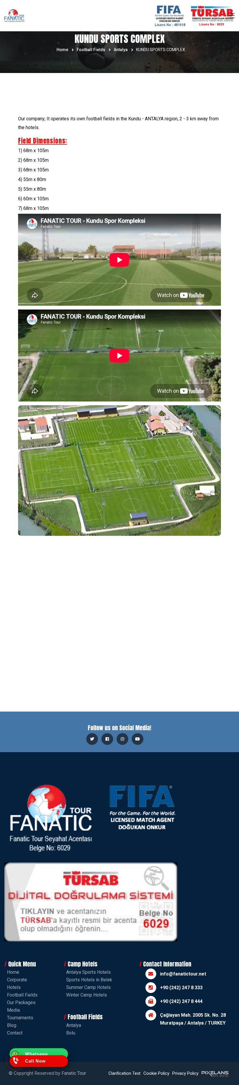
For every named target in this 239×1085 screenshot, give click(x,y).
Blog (11, 1025)
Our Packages (21, 1002)
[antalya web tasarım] (214, 1073)
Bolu (70, 1033)
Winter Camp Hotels (86, 995)
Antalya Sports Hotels (88, 972)
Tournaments (20, 1017)
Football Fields (91, 49)
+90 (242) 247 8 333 (181, 987)
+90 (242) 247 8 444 (181, 1001)
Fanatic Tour (73, 1073)
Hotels (14, 987)
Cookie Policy (156, 1073)
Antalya (121, 49)
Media (13, 1010)
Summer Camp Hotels (88, 987)
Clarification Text (124, 1073)
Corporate (17, 980)
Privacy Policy (185, 1073)
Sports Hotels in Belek (89, 980)
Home (62, 49)
